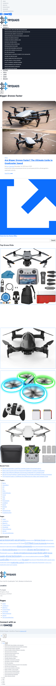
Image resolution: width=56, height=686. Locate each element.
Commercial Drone (13, 543)
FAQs (6, 157)
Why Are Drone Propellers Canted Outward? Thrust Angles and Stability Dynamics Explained (27, 474)
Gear (5, 76)
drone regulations (21, 553)
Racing (4, 504)
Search (53, 240)
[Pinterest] (5, 625)
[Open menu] (1, 92)
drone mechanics (22, 549)
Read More (9, 173)
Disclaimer (5, 527)
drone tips (23, 556)
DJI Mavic (29, 543)
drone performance (36, 549)
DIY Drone (21, 543)
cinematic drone (5, 543)
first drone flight (40, 556)
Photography (5, 500)
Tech (3, 508)
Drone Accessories (40, 543)
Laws (5, 74)
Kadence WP (23, 631)
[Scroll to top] (1, 635)
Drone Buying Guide (4, 546)
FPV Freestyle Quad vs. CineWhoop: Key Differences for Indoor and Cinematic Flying (25, 476)
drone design (41, 546)
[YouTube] (7, 625)
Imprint (4, 531)
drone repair (32, 553)
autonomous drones (30, 540)
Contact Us (5, 521)
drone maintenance (9, 549)
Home (4, 519)
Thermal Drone (6, 510)
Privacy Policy (6, 525)
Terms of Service (6, 529)
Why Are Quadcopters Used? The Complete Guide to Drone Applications (21, 468)
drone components (24, 546)
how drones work (42, 559)
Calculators (5, 485)
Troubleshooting (6, 512)
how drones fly (33, 559)
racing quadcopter (13, 564)
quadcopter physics (48, 562)
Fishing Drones (6, 493)
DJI (3, 489)
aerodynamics (20, 540)
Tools (3, 643)
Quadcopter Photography (38, 562)
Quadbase (5, 502)
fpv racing (25, 559)
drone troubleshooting (31, 556)
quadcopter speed (4, 564)
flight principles (13, 559)
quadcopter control (17, 562)
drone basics (50, 543)
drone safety (42, 552)
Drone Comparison (13, 546)
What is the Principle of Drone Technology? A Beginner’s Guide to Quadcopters (23, 470)
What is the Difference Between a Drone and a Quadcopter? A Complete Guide (23, 472)
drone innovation (47, 546)
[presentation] (29, 127)
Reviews (4, 506)
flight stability (19, 559)
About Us (4, 523)
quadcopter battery (51, 559)
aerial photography (7, 540)
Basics (4, 483)
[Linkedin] (9, 625)
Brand (5, 79)
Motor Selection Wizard (10, 676)
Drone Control (35, 546)
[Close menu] (0, 639)
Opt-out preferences (7, 533)
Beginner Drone (39, 540)
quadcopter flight (27, 562)
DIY (3, 487)
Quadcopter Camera (5, 562)
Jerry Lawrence (10, 166)
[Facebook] (1, 625)
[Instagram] (11, 625)
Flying (4, 495)
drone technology (14, 556)
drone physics (10, 553)
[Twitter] (3, 625)
